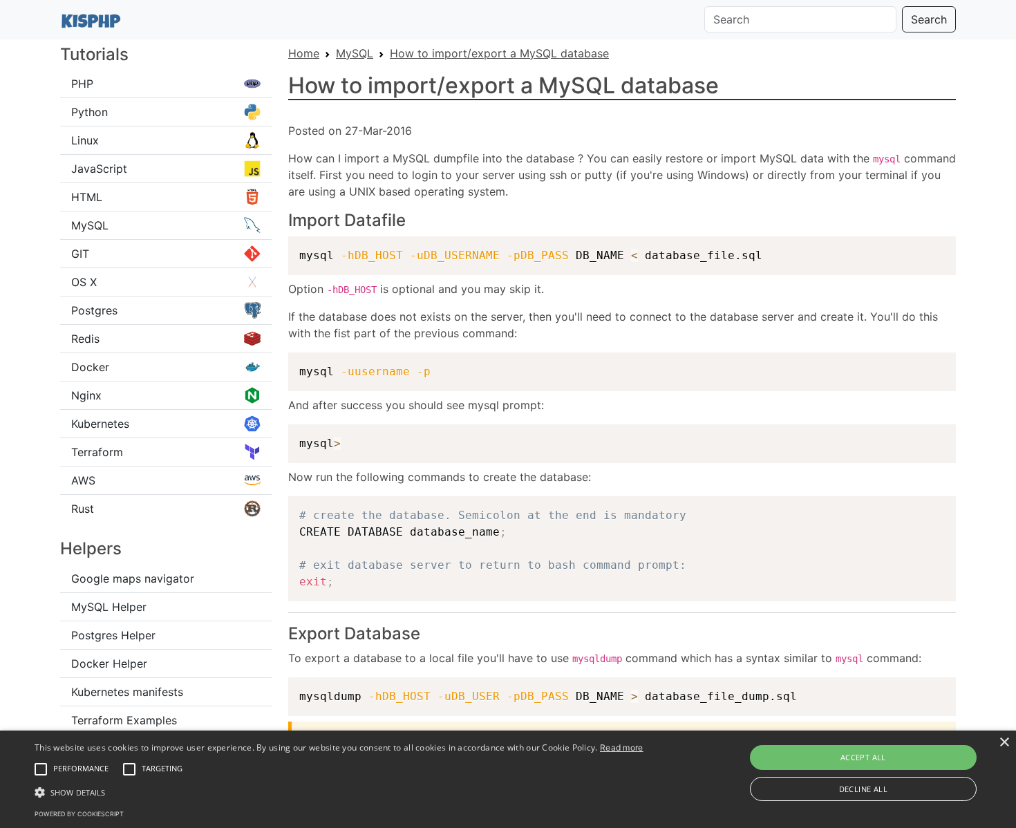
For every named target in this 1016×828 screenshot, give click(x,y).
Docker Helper (109, 663)
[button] (41, 769)
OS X (84, 282)
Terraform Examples (124, 720)
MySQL (90, 225)
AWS (83, 480)
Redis (85, 339)
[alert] (508, 779)
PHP (82, 84)
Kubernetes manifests (127, 692)
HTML (86, 197)
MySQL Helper (109, 607)
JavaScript (99, 169)
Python (89, 112)
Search (929, 19)
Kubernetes (100, 424)
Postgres (94, 310)
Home (303, 53)
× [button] (1004, 742)
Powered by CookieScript (79, 814)
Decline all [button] (863, 789)
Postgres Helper (113, 635)
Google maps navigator (132, 578)
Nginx (86, 395)
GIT (80, 254)
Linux (85, 140)
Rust (82, 509)
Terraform (97, 452)
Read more (621, 747)
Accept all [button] (863, 757)
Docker (90, 367)
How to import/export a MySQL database (499, 53)
